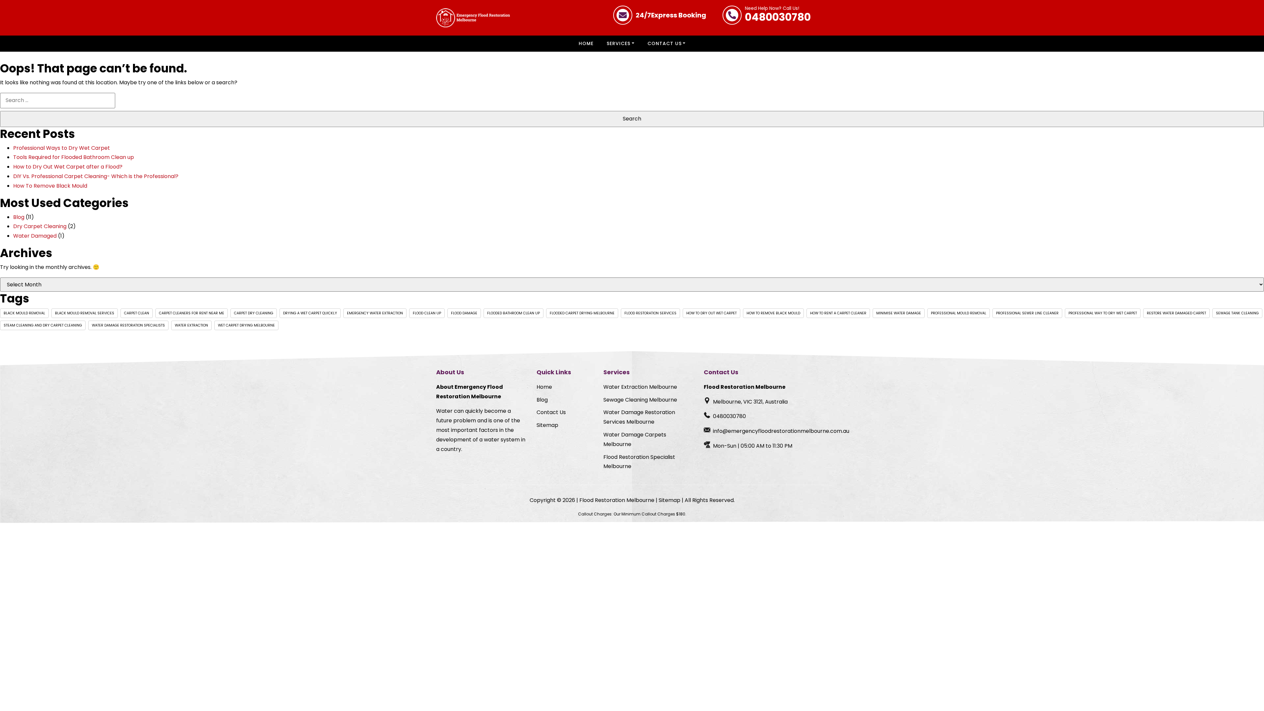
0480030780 (778, 15)
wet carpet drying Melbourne (246, 325)
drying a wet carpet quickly (310, 313)
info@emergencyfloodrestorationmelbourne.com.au (781, 431)
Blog (18, 217)
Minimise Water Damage (898, 313)
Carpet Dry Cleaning (253, 313)
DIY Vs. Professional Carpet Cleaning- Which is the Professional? (95, 176)
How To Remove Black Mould (50, 186)
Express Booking (671, 15)
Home (586, 43)
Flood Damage (464, 313)
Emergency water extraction (375, 313)
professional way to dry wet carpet (1102, 313)
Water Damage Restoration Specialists (128, 325)
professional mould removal (958, 313)
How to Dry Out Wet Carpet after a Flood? (67, 167)
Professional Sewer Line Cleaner (1027, 313)
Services (618, 43)
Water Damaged (35, 236)
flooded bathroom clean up (513, 313)
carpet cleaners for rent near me (191, 313)
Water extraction (191, 325)
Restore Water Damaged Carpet (1176, 313)
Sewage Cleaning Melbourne (640, 400)
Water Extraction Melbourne (640, 387)
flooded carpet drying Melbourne (582, 313)
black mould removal (24, 313)
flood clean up (427, 313)
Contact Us (664, 43)
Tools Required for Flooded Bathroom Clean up (73, 157)
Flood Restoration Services (650, 313)
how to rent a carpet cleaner (838, 313)
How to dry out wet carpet (711, 313)
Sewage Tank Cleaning (1237, 313)
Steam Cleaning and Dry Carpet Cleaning (43, 325)
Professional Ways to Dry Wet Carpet (61, 148)
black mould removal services (84, 313)
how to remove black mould (773, 313)
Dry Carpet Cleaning (39, 226)
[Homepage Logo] (473, 18)
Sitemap (547, 425)
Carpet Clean (136, 313)
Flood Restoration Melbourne (616, 500)
